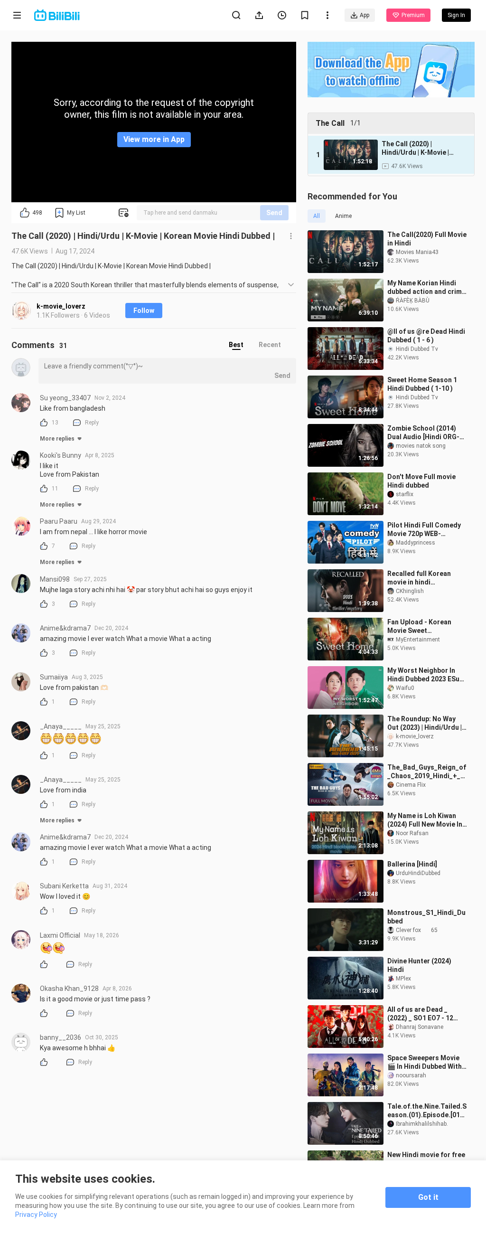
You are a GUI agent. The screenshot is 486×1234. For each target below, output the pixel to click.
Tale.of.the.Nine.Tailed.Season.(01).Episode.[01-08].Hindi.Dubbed (427, 1110)
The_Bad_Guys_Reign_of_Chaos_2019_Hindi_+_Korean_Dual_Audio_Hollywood (426, 771)
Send (274, 213)
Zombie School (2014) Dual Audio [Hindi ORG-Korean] (423, 432)
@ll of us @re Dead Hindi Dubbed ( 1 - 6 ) (426, 336)
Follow (143, 310)
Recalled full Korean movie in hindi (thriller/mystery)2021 (422, 578)
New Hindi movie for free (426, 1155)
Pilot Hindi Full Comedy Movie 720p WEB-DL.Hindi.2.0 (424, 529)
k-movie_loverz (61, 306)
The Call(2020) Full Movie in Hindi (427, 239)
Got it (428, 1197)
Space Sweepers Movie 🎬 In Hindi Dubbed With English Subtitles (424, 1062)
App (364, 15)
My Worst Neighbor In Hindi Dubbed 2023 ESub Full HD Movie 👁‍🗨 (425, 675)
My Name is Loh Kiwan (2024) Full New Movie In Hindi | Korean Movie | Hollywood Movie (424, 820)
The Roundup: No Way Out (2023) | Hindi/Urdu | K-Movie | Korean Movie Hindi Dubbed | (424, 723)
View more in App (154, 139)
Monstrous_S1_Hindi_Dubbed (426, 917)
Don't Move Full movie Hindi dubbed (421, 481)
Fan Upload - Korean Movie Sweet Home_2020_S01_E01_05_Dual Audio (426, 626)
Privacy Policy (36, 1214)
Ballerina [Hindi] (412, 864)
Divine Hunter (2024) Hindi (419, 965)
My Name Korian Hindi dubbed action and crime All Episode (426, 287)
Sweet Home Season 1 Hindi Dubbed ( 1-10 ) (422, 384)
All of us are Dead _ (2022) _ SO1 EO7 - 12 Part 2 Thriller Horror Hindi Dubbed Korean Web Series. (421, 1014)
